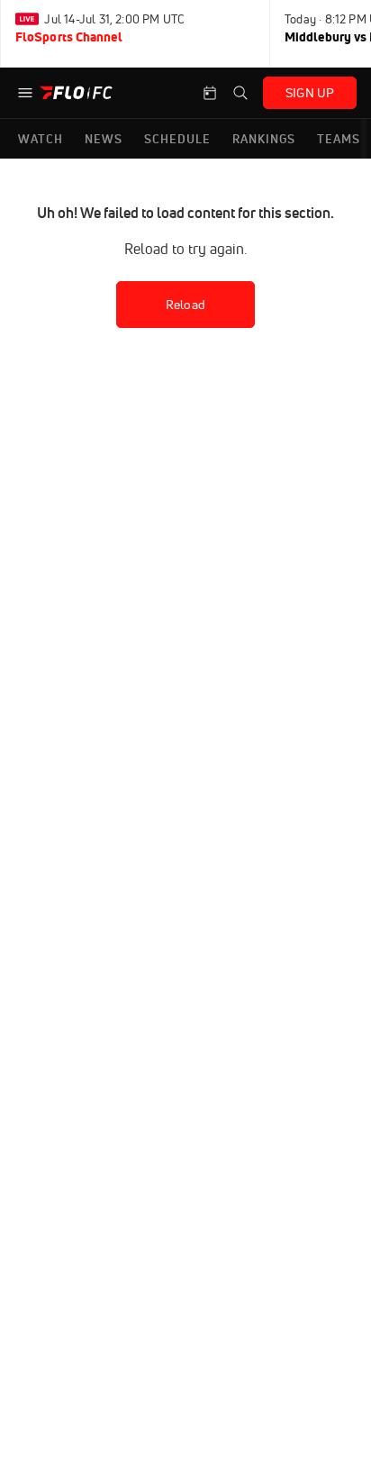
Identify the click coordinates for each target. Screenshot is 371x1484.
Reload (185, 304)
